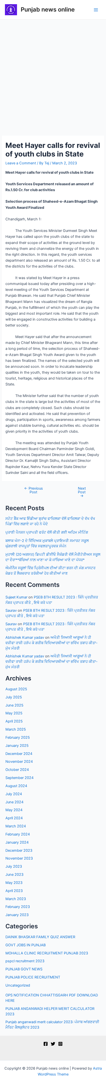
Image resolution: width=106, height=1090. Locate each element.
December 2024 (18, 753)
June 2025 (14, 705)
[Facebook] (45, 1044)
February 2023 (17, 907)
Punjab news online (48, 9)
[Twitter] (53, 1044)
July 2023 (13, 866)
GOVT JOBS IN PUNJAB (25, 945)
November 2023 (19, 858)
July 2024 (13, 794)
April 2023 (14, 891)
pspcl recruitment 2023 (24, 961)
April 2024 (14, 818)
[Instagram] (60, 1044)
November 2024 (19, 761)
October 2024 (17, 769)
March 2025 (15, 729)
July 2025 (13, 697)
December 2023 (18, 850)
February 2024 (17, 834)
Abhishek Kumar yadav (24, 637)
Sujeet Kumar (16, 597)
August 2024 (16, 786)
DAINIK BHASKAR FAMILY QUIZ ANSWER (40, 937)
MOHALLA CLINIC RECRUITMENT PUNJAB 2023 (46, 953)
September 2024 (19, 778)
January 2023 (17, 915)
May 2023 (13, 882)
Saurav (11, 610)
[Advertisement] (53, 75)
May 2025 (13, 713)
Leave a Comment (20, 163)
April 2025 (14, 721)
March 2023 (15, 899)
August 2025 (16, 689)
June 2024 (14, 802)
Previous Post (33, 490)
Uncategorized (17, 985)
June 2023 (14, 874)
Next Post (82, 492)
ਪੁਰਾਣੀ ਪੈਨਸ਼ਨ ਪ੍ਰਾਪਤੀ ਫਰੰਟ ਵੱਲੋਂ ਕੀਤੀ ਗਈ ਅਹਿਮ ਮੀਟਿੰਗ (46, 532)
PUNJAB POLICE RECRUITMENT (32, 977)
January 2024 (17, 842)
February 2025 (17, 737)
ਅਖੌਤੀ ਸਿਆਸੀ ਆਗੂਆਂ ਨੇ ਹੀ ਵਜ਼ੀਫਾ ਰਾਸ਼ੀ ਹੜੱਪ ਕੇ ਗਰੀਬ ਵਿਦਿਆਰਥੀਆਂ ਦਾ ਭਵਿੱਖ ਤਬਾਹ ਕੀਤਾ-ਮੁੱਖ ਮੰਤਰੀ (51, 643)
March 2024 (15, 826)
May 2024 (13, 810)
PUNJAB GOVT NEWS (23, 969)
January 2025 (17, 745)
